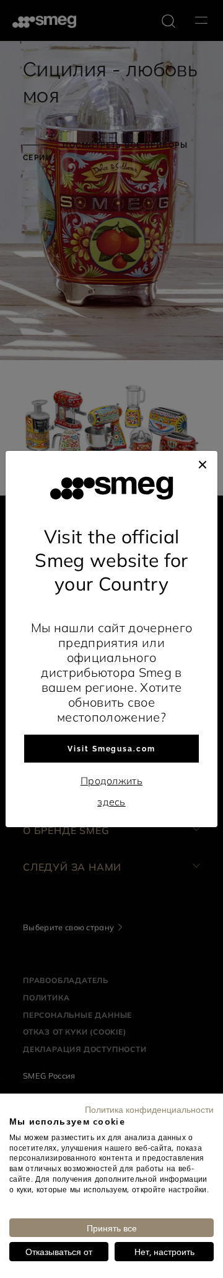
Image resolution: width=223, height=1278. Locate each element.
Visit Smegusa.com (111, 749)
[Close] (202, 463)
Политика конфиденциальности (149, 1109)
